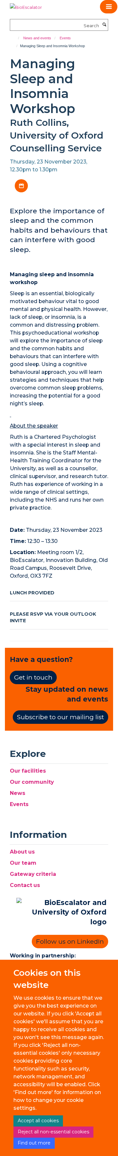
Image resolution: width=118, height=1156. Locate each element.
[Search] (104, 25)
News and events (37, 38)
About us (22, 852)
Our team (23, 863)
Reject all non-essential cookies (53, 1132)
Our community (32, 782)
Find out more (34, 1143)
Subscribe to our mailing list (60, 717)
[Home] (15, 38)
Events (65, 38)
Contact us (25, 885)
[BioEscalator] (26, 5)
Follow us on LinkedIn (70, 941)
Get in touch (33, 677)
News (17, 793)
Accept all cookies (38, 1121)
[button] (108, 6)
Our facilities (28, 771)
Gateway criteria (33, 874)
